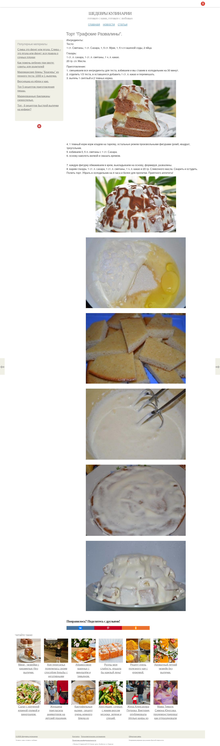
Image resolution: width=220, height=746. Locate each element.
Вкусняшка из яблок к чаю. (33, 81)
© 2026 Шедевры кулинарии (27, 736)
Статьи (122, 24)
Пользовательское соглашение (93, 736)
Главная (94, 24)
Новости (109, 24)
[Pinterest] (108, 628)
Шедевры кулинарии (110, 13)
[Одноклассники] (136, 628)
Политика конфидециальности (84, 740)
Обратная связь (135, 736)
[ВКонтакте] (80, 628)
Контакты (76, 736)
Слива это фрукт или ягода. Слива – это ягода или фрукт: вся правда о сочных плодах (39, 53)
